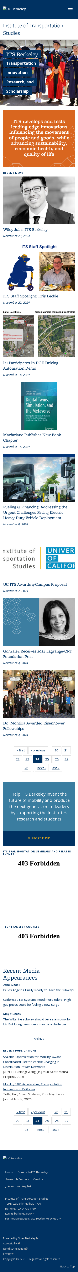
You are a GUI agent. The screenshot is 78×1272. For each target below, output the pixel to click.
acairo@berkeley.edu (46, 1218)
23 (29, 760)
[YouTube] (31, 1165)
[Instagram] (39, 1165)
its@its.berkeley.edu (19, 1213)
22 (19, 760)
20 (57, 751)
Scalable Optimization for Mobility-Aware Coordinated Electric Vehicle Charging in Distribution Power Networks (32, 1062)
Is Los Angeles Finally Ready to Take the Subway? (38, 990)
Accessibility (11, 1243)
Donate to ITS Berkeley (33, 1172)
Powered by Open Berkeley (20, 1238)
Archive (39, 1038)
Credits (38, 1179)
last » (57, 769)
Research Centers (17, 1179)
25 (48, 760)
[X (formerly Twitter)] (15, 1165)
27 (68, 760)
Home (9, 1172)
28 (28, 769)
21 (67, 751)
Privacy (8, 1254)
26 (58, 760)
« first (22, 751)
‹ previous (39, 751)
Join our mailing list (18, 1186)
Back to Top (67, 1266)
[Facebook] (7, 1165)
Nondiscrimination (15, 1248)
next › (42, 769)
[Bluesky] (47, 1165)
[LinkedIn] (23, 1165)
